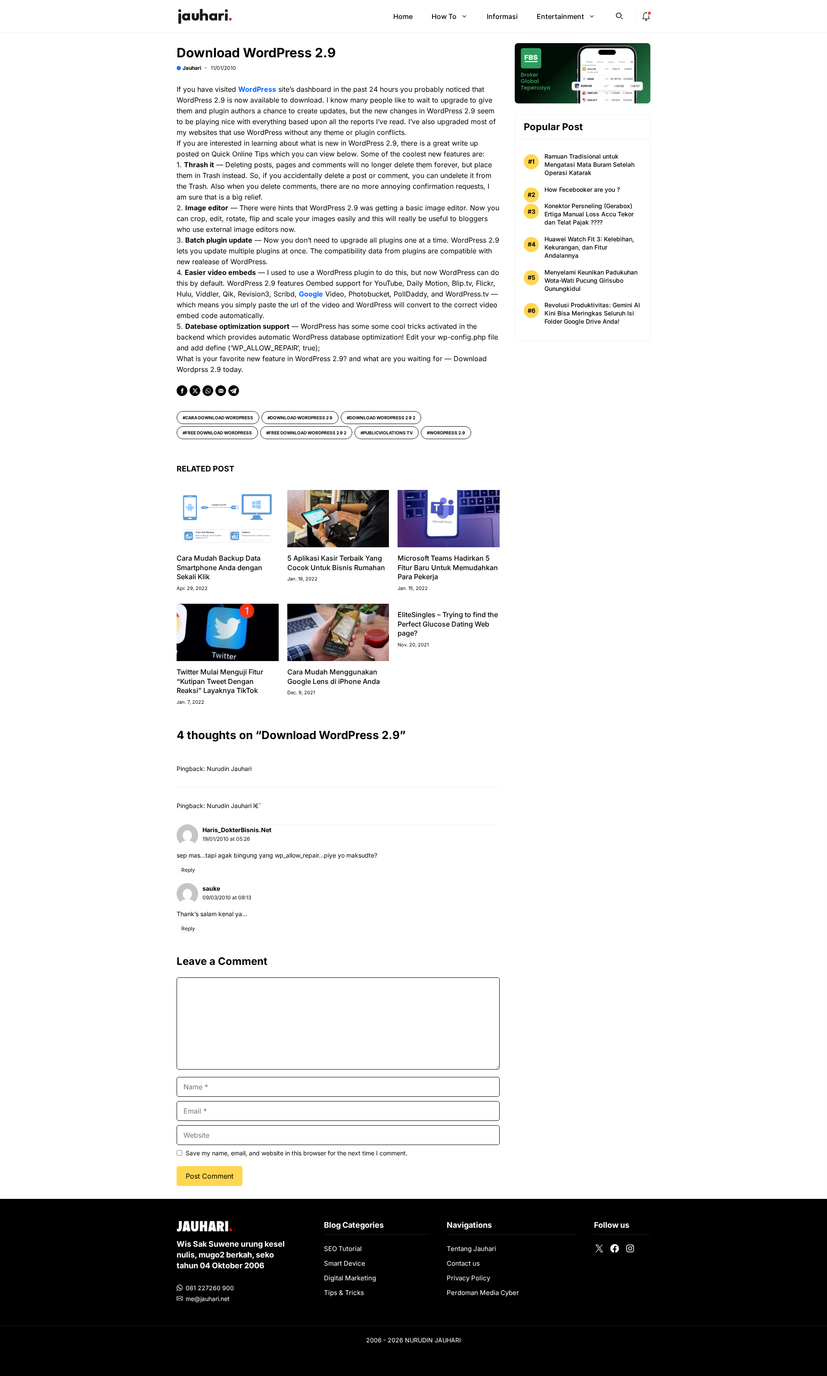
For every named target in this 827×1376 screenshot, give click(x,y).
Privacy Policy (468, 1278)
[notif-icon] (646, 16)
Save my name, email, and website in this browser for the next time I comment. (296, 1153)
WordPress (257, 89)
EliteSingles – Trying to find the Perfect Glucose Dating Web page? (448, 623)
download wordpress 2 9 (301, 417)
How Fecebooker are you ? (582, 189)
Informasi (502, 16)
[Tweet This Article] (195, 390)
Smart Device (344, 1263)
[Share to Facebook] (182, 390)
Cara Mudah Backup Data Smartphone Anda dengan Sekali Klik (219, 567)
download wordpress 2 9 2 (382, 417)
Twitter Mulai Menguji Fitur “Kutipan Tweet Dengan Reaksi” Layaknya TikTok (220, 681)
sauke (211, 888)
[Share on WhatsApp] (207, 390)
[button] (619, 15)
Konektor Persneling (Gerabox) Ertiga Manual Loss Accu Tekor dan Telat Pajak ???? (589, 214)
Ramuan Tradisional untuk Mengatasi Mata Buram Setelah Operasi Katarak (589, 164)
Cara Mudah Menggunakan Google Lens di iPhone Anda (333, 677)
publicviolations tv (388, 432)
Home (403, 16)
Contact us (463, 1263)
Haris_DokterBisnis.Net (236, 829)
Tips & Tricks (344, 1293)
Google (311, 294)
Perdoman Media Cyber (483, 1293)
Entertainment (560, 16)
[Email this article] (220, 390)
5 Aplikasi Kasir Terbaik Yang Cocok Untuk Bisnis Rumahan (336, 563)
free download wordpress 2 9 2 (307, 432)
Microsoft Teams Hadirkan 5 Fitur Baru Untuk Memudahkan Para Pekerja (448, 567)
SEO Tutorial (343, 1249)
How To (444, 16)
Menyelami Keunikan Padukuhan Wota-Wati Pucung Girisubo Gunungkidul (590, 280)
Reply (188, 870)
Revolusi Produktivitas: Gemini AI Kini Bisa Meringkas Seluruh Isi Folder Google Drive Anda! (592, 313)
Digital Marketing (350, 1278)
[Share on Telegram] (233, 390)
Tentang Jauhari (471, 1249)
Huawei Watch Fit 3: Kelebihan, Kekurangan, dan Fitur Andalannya (589, 247)
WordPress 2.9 (447, 432)
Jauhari (192, 68)
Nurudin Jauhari (229, 768)
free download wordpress (218, 432)
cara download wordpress (219, 417)
